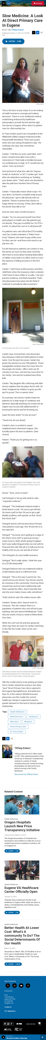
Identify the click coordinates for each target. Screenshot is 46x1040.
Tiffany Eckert (17, 30)
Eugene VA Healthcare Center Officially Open (21, 890)
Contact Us (8, 1007)
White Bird (14, 722)
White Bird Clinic (16, 717)
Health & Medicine (17, 712)
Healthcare (33, 717)
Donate (39, 3)
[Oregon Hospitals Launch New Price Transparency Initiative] (21, 804)
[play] (3, 1037)
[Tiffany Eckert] (7, 751)
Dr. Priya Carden (16, 732)
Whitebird (28, 722)
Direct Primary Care (18, 727)
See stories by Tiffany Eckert (26, 774)
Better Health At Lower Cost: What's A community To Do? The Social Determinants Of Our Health (22, 935)
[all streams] (43, 1037)
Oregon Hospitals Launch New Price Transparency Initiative (22, 826)
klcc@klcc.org (8, 1003)
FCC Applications (10, 1011)
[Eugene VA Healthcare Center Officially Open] (21, 870)
